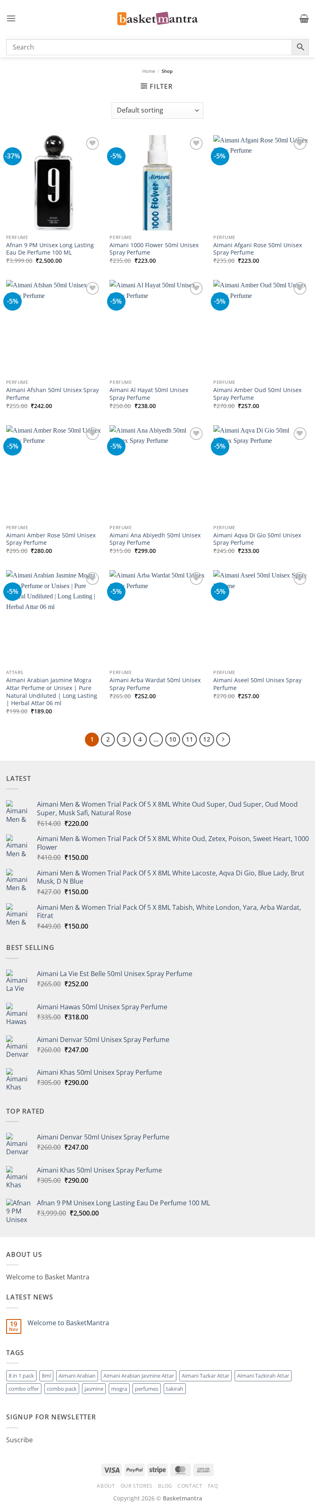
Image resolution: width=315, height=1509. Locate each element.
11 (189, 739)
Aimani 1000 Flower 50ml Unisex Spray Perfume (154, 249)
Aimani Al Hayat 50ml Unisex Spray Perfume (149, 393)
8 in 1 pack (21, 1375)
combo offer (24, 1388)
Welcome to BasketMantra (68, 1323)
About (106, 1485)
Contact (190, 1485)
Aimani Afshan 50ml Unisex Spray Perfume (52, 393)
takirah (174, 1388)
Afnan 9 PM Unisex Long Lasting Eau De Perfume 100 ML (50, 249)
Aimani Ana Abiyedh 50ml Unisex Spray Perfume (155, 539)
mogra (119, 1388)
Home (148, 71)
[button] (11, 18)
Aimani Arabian (77, 1375)
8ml (46, 1375)
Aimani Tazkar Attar (205, 1375)
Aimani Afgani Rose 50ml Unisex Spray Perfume (257, 249)
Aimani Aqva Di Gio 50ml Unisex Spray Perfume (257, 539)
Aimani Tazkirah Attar (263, 1375)
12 (206, 739)
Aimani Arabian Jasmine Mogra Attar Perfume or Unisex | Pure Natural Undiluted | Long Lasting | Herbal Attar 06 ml (51, 692)
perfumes (146, 1388)
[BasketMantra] (157, 18)
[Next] (223, 740)
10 (172, 739)
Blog (165, 1485)
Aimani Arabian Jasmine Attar (138, 1375)
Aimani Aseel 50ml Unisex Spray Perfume (257, 684)
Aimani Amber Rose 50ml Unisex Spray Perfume (51, 539)
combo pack (62, 1388)
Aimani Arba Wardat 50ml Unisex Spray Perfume (155, 684)
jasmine (93, 1388)
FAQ (213, 1485)
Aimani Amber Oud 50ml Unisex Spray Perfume (257, 393)
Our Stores (137, 1485)
